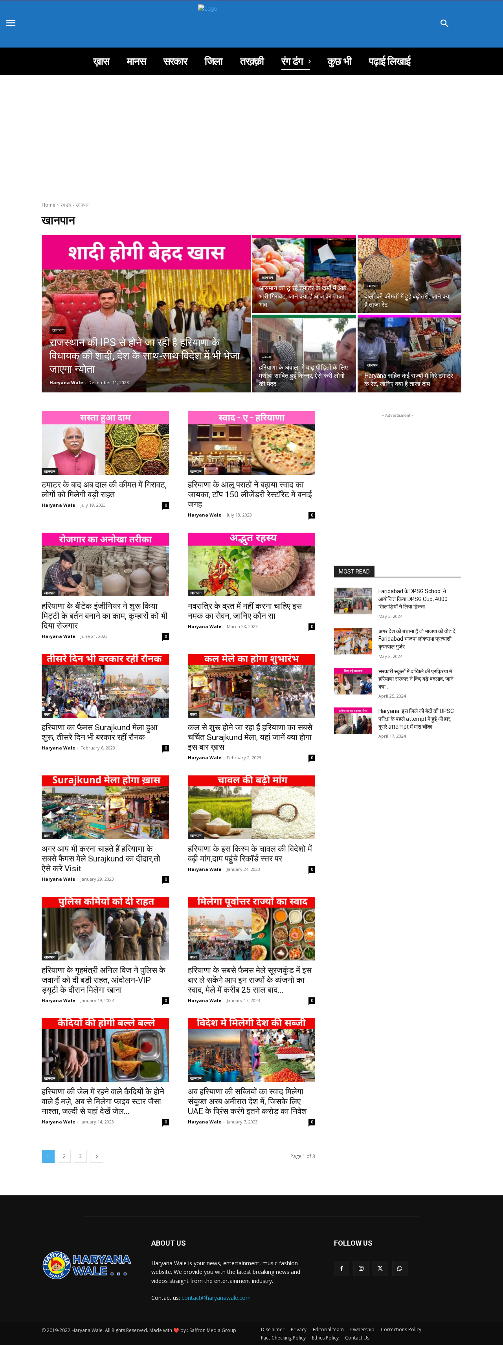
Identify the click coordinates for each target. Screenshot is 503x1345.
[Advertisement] (251, 134)
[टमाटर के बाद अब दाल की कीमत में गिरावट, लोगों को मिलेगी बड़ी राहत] (105, 443)
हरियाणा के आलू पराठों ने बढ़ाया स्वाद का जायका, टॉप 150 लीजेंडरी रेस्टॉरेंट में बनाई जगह (250, 494)
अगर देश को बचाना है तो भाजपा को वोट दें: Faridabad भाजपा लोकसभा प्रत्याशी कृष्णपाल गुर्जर (418, 639)
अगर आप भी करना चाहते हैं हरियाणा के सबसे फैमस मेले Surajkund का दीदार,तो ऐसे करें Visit (101, 858)
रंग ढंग (66, 205)
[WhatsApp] (400, 1268)
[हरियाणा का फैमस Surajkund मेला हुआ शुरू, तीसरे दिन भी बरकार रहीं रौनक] (105, 686)
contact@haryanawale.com (216, 1297)
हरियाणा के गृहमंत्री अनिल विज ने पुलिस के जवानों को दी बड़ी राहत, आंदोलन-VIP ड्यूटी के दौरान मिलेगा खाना (103, 980)
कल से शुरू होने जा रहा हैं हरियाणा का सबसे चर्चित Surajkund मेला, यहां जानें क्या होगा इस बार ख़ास (250, 737)
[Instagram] (361, 1268)
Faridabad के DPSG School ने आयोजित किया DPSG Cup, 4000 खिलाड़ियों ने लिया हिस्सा (413, 599)
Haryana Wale (58, 505)
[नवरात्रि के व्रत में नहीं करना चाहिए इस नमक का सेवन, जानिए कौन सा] (251, 564)
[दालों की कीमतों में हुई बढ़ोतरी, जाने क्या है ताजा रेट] (409, 274)
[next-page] (96, 1156)
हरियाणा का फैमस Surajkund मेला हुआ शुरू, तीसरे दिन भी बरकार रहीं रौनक (100, 732)
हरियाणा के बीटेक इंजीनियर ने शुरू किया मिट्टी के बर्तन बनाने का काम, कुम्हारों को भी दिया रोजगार (104, 615)
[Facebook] (341, 1268)
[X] (380, 1268)
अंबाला (266, 357)
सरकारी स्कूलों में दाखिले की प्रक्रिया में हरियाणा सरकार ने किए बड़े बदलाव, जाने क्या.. (415, 679)
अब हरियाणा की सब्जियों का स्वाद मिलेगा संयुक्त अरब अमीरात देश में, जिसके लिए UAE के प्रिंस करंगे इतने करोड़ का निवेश (247, 1101)
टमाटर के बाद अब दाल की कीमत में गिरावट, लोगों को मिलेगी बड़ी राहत (104, 489)
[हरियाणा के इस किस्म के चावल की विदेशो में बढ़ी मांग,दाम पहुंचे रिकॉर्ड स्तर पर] (251, 807)
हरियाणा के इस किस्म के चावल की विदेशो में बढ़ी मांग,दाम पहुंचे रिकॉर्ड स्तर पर (250, 853)
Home (48, 205)
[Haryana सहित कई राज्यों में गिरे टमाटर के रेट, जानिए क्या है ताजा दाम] (409, 353)
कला (47, 714)
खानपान (58, 330)
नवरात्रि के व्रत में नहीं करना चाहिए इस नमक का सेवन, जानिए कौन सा (245, 611)
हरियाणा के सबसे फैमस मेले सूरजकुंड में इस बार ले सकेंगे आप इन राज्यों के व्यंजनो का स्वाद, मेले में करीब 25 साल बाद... (250, 980)
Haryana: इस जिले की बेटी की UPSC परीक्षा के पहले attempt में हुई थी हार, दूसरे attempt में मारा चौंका (416, 718)
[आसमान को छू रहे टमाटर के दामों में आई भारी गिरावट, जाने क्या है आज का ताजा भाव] (304, 274)
